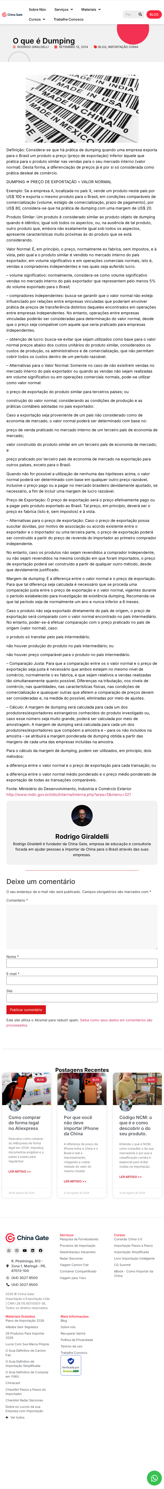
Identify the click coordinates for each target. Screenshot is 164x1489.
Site (9, 991)
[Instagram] (16, 1250)
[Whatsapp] (9, 1250)
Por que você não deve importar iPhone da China (81, 1125)
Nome (12, 956)
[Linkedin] (32, 1250)
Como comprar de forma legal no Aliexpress (25, 1123)
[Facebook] (40, 1250)
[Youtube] (24, 1250)
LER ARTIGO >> (20, 1171)
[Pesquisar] (140, 14)
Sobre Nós (37, 9)
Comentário (17, 900)
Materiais (88, 9)
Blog (102, 47)
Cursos (35, 19)
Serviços (61, 9)
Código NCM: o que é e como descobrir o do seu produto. (135, 1125)
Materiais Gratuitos (20, 1316)
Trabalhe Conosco (68, 19)
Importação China (123, 47)
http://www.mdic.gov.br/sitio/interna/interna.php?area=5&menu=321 (68, 794)
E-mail (12, 973)
